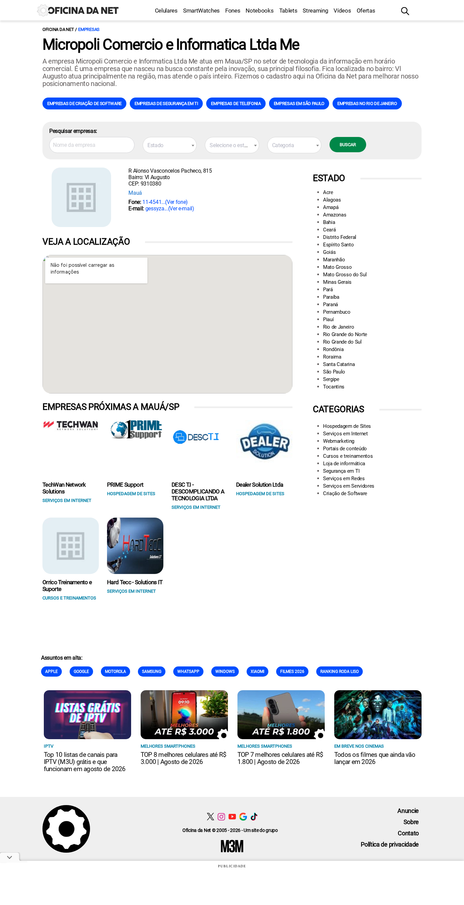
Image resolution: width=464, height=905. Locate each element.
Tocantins (333, 387)
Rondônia (333, 349)
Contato (408, 833)
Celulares (166, 10)
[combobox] (170, 145)
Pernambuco (337, 312)
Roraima (332, 357)
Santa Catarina (339, 364)
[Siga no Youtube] (232, 816)
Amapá (330, 207)
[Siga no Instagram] (221, 816)
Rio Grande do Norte (345, 334)
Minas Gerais (337, 282)
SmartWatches (201, 10)
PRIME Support (125, 484)
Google (81, 671)
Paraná (330, 304)
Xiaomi (257, 671)
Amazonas (334, 215)
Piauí (328, 319)
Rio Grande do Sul (342, 342)
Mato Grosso (337, 267)
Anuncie (408, 810)
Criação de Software (345, 493)
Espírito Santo (338, 245)
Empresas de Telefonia (236, 103)
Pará (328, 289)
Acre (328, 192)
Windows (225, 671)
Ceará (329, 230)
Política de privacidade (390, 844)
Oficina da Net (58, 29)
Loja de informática (344, 463)
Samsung (151, 671)
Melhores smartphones (168, 746)
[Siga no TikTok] (254, 816)
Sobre (411, 821)
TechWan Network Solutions (64, 488)
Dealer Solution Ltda (259, 484)
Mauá (135, 193)
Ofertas (366, 10)
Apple (51, 671)
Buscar (348, 144)
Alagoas (332, 200)
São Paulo (334, 372)
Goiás (329, 252)
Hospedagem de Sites (347, 426)
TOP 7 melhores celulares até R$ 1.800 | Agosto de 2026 (280, 758)
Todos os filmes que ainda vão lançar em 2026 (374, 758)
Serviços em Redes (344, 478)
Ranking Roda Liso (339, 671)
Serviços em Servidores (348, 486)
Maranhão (334, 260)
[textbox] (170, 145)
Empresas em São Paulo (299, 103)
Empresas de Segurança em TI (166, 103)
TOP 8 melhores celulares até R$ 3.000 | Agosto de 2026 (183, 758)
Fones (232, 10)
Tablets (288, 10)
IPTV (48, 746)
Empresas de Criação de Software (84, 103)
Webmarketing (338, 441)
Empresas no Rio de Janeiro (367, 103)
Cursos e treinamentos (348, 456)
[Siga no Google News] (243, 816)
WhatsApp (188, 671)
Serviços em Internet (345, 434)
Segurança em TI (341, 471)
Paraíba (331, 297)
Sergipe (331, 379)
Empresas (89, 29)
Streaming (315, 10)
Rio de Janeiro (338, 327)
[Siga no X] (210, 816)
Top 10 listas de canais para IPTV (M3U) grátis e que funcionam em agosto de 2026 (84, 761)
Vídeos (342, 10)
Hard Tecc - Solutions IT (135, 582)
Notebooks (259, 10)
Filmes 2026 (292, 671)
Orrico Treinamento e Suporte (67, 585)
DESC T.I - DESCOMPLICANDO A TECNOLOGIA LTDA (198, 491)
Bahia (329, 222)
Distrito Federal (339, 237)
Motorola (115, 671)
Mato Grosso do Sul (345, 275)
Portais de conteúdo (345, 449)
